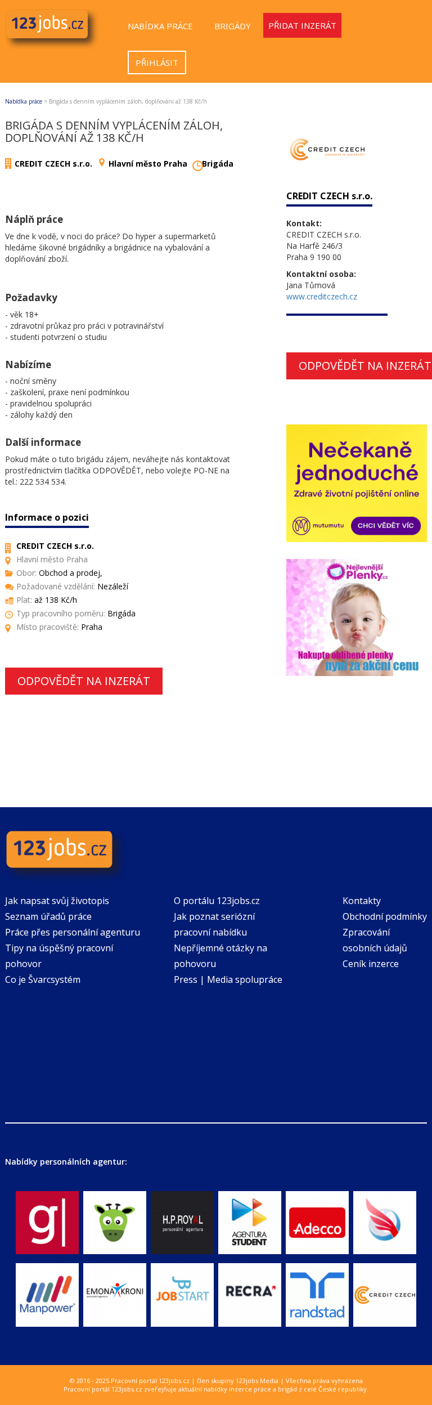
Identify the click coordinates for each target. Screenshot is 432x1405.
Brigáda (217, 163)
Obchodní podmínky (385, 916)
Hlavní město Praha (148, 163)
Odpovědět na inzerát (83, 680)
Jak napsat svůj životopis (57, 900)
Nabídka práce (160, 26)
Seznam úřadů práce (48, 916)
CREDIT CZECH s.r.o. (53, 163)
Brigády (232, 26)
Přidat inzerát (302, 25)
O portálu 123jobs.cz (217, 900)
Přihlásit (157, 62)
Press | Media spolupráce (228, 979)
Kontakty (362, 900)
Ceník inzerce (371, 963)
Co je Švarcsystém (42, 979)
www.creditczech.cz (321, 296)
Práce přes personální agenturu (72, 932)
